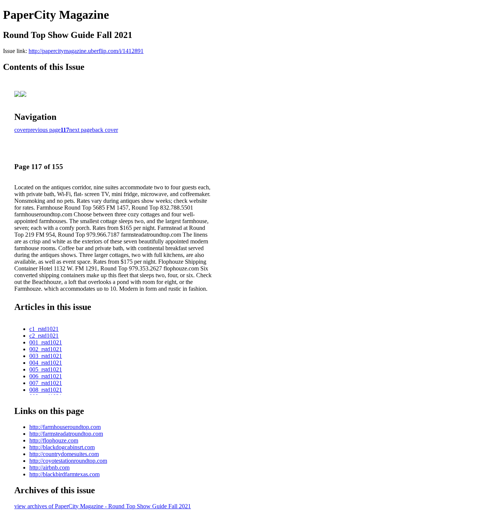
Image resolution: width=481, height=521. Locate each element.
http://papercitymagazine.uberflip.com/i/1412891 (86, 51)
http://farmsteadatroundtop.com (66, 433)
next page (80, 130)
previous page (44, 130)
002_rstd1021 (45, 349)
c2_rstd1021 (44, 335)
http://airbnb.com (49, 467)
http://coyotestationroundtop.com (68, 461)
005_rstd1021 (45, 369)
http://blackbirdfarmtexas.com (64, 474)
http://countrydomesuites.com (64, 454)
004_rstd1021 (45, 362)
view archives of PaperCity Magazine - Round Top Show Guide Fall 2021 (102, 506)
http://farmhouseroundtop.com (65, 427)
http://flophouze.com (53, 440)
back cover (105, 130)
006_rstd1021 (45, 376)
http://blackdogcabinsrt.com (62, 447)
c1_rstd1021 (44, 329)
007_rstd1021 (45, 383)
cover (20, 130)
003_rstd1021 (45, 356)
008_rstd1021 (45, 390)
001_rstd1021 (45, 342)
